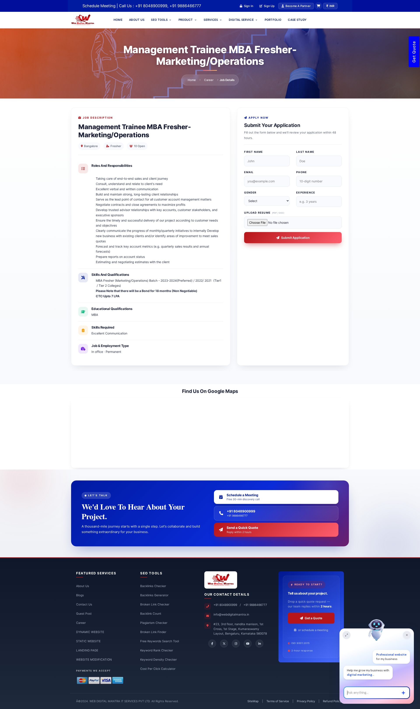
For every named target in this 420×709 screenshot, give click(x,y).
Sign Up (269, 6)
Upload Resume (264, 212)
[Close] (407, 635)
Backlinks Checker (153, 586)
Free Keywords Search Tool (159, 641)
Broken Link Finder (153, 632)
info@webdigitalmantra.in (231, 614)
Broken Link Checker (154, 604)
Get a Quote (313, 618)
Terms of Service (277, 701)
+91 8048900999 (225, 605)
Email (249, 172)
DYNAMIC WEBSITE (90, 632)
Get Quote (414, 52)
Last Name (305, 151)
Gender (250, 192)
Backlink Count (150, 613)
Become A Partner (298, 6)
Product (186, 19)
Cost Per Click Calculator (157, 668)
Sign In (248, 6)
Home (118, 19)
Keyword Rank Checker (156, 650)
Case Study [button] (297, 19)
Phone (301, 172)
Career (209, 80)
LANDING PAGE (87, 650)
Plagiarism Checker (153, 623)
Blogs (80, 595)
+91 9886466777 (255, 605)
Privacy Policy (306, 701)
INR (331, 6)
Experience (305, 192)
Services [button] (211, 19)
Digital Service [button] (241, 19)
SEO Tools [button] (159, 19)
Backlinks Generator (154, 595)
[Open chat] (346, 635)
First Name (253, 151)
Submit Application (295, 237)
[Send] (403, 693)
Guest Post (84, 613)
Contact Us (84, 604)
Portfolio (273, 19)
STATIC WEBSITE (88, 641)
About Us (136, 19)
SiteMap (253, 701)
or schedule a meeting (313, 630)
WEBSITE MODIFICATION (94, 659)
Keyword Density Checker (158, 659)
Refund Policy (332, 701)
